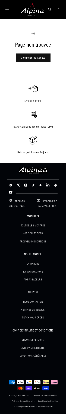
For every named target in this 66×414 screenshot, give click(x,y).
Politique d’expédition (26, 406)
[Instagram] (25, 185)
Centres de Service (33, 309)
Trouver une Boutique (33, 241)
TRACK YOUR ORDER (33, 317)
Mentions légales (45, 406)
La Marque (33, 263)
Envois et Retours (33, 339)
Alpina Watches (23, 395)
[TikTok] (33, 185)
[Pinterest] (55, 185)
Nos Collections (33, 233)
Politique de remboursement (45, 395)
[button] (7, 9)
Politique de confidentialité (23, 401)
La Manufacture (33, 271)
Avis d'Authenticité (33, 347)
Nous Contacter (33, 301)
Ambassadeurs (33, 279)
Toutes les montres (33, 225)
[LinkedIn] (48, 185)
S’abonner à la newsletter (47, 203)
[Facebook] (11, 185)
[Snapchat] (40, 185)
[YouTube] (10, 192)
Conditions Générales (33, 355)
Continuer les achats (33, 57)
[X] (18, 185)
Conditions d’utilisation (48, 401)
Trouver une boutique (17, 203)
